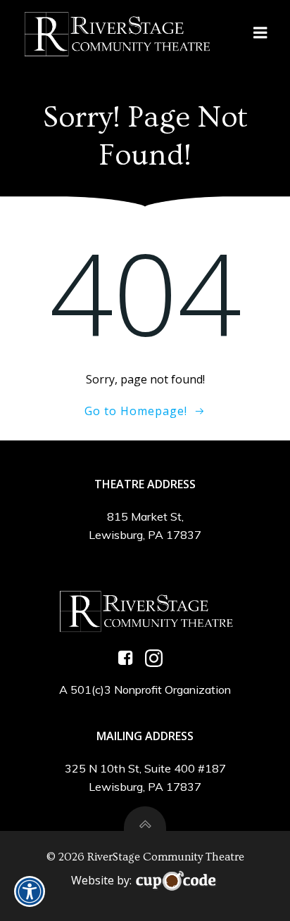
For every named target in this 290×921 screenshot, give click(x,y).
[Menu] (260, 33)
